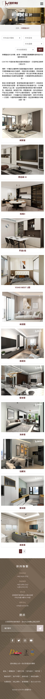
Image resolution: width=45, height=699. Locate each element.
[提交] (40, 628)
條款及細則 (35, 676)
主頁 (17, 28)
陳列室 (37, 671)
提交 (40, 49)
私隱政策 (7, 681)
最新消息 (25, 676)
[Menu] (42, 4)
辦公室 (22, 592)
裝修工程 (20, 671)
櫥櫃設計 (12, 671)
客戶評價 (16, 676)
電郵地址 (22, 602)
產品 (4, 671)
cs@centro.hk (22, 587)
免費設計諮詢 (43, 30)
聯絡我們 (7, 676)
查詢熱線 (22, 573)
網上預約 (16, 681)
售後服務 (22, 581)
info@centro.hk (22, 605)
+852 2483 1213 (22, 584)
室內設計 (29, 671)
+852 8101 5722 (22, 576)
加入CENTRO (36, 681)
